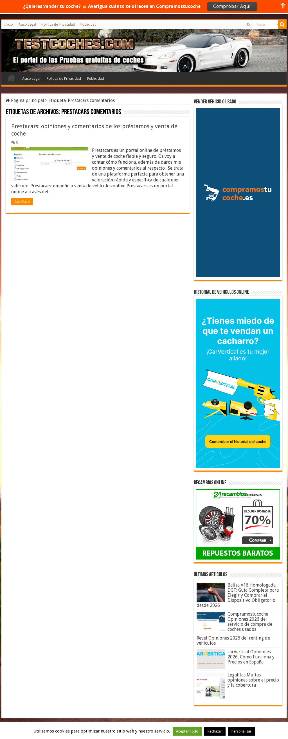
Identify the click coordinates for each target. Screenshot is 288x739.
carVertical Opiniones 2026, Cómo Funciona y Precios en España (251, 657)
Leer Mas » (22, 202)
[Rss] (249, 24)
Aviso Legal (27, 24)
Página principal (27, 100)
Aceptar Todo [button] (187, 731)
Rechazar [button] (215, 731)
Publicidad (88, 24)
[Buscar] (282, 24)
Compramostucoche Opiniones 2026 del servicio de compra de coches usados (250, 621)
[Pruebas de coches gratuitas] (46, 49)
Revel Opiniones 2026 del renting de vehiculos (233, 640)
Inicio (8, 24)
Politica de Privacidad (58, 24)
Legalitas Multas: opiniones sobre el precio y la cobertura (253, 680)
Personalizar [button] (241, 731)
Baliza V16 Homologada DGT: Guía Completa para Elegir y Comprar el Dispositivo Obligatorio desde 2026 (238, 595)
